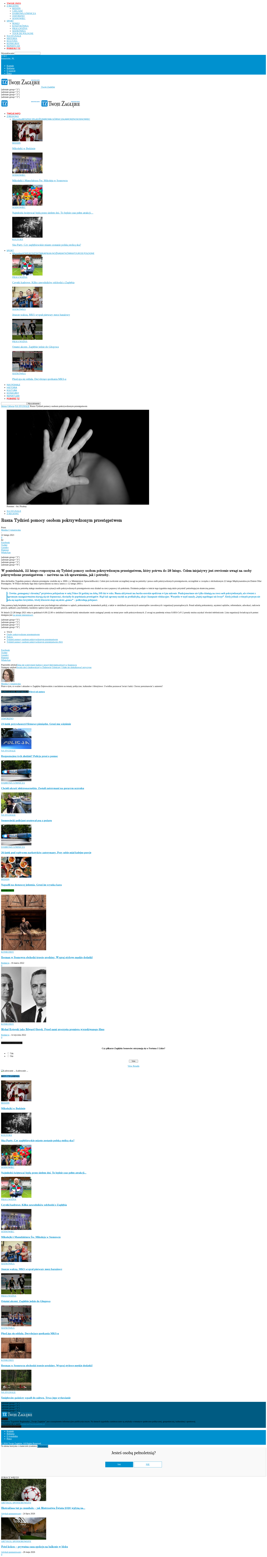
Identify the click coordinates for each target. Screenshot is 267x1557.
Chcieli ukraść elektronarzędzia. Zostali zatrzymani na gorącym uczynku (42, 788)
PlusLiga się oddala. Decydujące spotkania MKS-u (39, 379)
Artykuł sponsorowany (11, 1513)
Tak (11, 1053)
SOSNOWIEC (18, 18)
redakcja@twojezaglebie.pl (33, 1424)
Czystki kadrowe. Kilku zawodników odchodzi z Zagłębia (43, 282)
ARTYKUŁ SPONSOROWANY (16, 1503)
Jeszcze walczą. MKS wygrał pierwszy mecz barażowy (41, 314)
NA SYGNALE (14, 36)
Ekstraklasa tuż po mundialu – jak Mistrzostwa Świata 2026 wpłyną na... (43, 1508)
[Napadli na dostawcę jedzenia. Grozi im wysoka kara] (16, 877)
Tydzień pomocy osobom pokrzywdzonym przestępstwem (32, 639)
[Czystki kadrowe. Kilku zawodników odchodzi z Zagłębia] (27, 275)
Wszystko (17, 119)
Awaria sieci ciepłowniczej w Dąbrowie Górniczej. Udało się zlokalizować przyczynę (54, 667)
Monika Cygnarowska (11, 530)
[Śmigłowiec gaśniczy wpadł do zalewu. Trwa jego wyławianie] (16, 1390)
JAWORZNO (18, 16)
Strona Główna (7, 406)
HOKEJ (15, 23)
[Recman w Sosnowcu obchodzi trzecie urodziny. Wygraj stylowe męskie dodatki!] (23, 949)
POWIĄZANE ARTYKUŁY (15, 692)
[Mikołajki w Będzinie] (27, 140)
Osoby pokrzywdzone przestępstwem (23, 634)
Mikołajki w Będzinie (23, 148)
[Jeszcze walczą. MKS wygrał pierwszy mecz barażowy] (27, 307)
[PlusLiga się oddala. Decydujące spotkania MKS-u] (27, 371)
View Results (133, 1066)
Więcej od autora (37, 692)
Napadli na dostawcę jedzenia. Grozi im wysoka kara (31, 884)
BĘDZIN (16, 8)
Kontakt (10, 66)
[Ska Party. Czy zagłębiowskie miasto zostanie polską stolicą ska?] (27, 237)
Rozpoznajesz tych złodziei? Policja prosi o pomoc (29, 756)
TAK (119, 1465)
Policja (10, 637)
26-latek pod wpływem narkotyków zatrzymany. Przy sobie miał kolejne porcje (46, 852)
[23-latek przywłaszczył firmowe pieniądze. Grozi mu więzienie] (16, 716)
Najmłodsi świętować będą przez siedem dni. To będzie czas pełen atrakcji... (43, 1172)
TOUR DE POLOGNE (22, 33)
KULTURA (12, 41)
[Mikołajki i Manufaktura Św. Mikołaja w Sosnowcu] (27, 172)
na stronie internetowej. (23, 615)
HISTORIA (12, 38)
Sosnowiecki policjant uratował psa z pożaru (26, 820)
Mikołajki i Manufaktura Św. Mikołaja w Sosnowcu (40, 180)
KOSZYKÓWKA (20, 26)
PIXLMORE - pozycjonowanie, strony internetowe (79, 1443)
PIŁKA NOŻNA (19, 28)
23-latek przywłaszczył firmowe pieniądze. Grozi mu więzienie (36, 723)
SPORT (10, 21)
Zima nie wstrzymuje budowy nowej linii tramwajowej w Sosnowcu (47, 665)
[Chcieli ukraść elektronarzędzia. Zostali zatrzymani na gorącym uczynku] (16, 780)
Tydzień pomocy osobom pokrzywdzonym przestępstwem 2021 (35, 642)
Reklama (10, 68)
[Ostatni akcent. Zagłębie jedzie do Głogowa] (27, 339)
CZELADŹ (17, 11)
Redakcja (5, 963)
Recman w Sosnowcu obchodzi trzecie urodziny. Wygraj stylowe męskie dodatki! (47, 957)
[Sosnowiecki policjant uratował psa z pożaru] (16, 812)
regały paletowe (148, 1443)
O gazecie (11, 71)
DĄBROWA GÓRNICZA (24, 13)
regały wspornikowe (130, 1443)
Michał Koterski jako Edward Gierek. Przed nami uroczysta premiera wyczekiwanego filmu (52, 1029)
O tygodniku (12, 1436)
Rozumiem (42, 1446)
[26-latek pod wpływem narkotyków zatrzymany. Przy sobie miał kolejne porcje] (16, 844)
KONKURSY (13, 43)
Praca (9, 73)
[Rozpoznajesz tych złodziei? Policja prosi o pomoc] (16, 748)
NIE (148, 1464)
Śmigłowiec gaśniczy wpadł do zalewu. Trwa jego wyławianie (36, 1397)
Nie (11, 1056)
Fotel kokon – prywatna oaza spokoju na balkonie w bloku (34, 1547)
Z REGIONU (13, 6)
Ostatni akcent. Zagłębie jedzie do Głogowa (35, 346)
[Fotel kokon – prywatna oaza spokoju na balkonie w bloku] (23, 1539)
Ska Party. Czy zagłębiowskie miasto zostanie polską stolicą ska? (46, 244)
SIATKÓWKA (19, 31)
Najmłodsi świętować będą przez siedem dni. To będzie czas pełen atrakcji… (52, 212)
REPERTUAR (13, 46)
